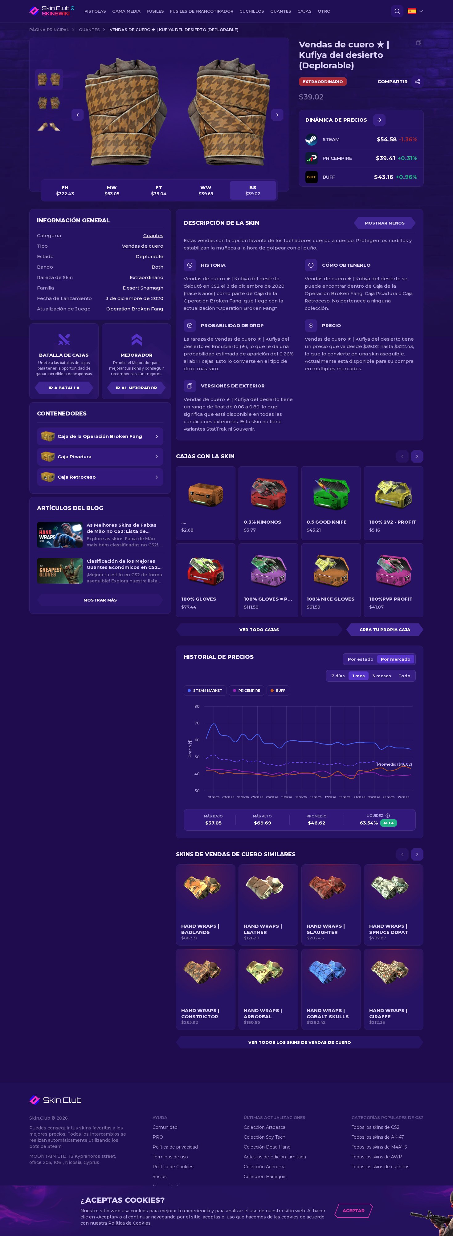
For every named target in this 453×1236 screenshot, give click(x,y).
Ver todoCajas (259, 629)
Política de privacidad (175, 1147)
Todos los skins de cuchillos (380, 1166)
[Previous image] (77, 115)
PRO (158, 1137)
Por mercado (395, 659)
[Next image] (277, 115)
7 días (338, 675)
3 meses (381, 675)
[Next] (417, 456)
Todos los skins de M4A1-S (379, 1147)
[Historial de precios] (379, 120)
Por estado (360, 659)
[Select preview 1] (49, 79)
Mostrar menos (385, 223)
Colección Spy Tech (264, 1137)
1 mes (358, 675)
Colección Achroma (265, 1166)
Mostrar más (100, 600)
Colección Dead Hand (267, 1147)
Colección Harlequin (265, 1176)
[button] (205, 905)
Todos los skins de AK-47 (378, 1137)
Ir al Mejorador (136, 387)
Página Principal (49, 29)
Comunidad (165, 1127)
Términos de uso (170, 1157)
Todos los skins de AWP (377, 1157)
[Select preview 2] (49, 103)
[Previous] (402, 456)
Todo (404, 675)
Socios (159, 1176)
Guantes (89, 29)
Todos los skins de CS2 (375, 1127)
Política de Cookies (173, 1166)
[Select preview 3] (49, 126)
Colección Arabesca (264, 1127)
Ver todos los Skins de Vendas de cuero (299, 1042)
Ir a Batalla (64, 387)
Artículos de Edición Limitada (275, 1157)
